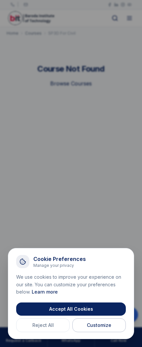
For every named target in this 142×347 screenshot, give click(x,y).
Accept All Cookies (71, 309)
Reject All (43, 325)
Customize (99, 325)
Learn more (45, 292)
